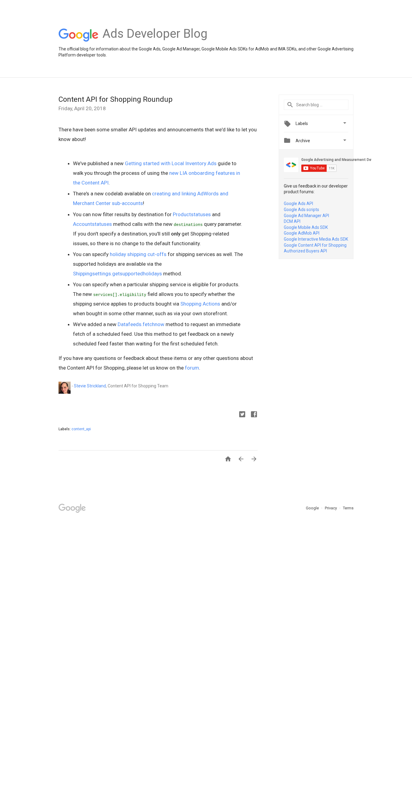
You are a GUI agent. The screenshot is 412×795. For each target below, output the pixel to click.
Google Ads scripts (301, 209)
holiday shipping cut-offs (138, 254)
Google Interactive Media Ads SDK (316, 239)
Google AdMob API (301, 233)
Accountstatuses (92, 224)
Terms (348, 508)
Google (313, 508)
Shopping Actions (200, 304)
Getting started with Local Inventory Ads (171, 163)
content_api (81, 429)
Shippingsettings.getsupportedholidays (117, 274)
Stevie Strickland (90, 385)
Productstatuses (192, 214)
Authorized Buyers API (305, 250)
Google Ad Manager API (306, 215)
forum (192, 368)
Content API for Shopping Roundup (116, 99)
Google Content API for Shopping (315, 245)
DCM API (292, 221)
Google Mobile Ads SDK (306, 227)
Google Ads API (298, 203)
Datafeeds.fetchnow (141, 324)
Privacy (331, 508)
